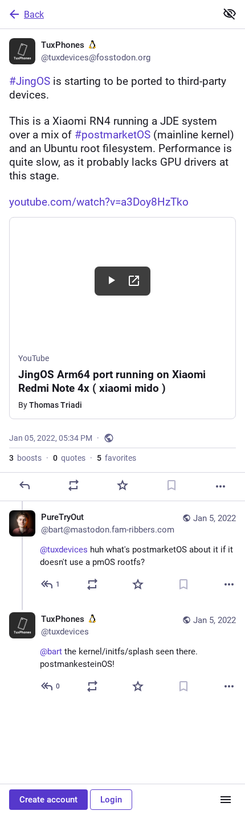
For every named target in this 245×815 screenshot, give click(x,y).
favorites (116, 457)
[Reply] (24, 485)
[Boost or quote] (73, 485)
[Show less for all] (229, 13)
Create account (48, 799)
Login (111, 799)
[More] (220, 486)
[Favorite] (122, 485)
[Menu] (225, 799)
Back (34, 14)
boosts (25, 457)
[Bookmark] (171, 485)
